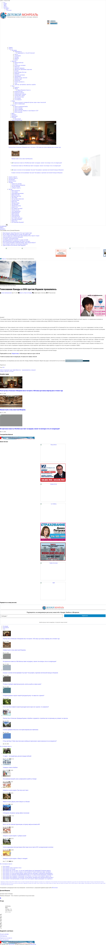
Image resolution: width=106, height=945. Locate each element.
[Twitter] (3, 898)
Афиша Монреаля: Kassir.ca (24, 90)
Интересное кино (18, 91)
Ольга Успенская (11, 883)
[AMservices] (45, 253)
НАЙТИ (1, 227)
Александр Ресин (16, 216)
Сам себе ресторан (19, 97)
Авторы (10, 189)
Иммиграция (15, 116)
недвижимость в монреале (38, 881)
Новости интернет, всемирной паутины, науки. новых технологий (30, 102)
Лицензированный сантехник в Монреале (13, 237)
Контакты (5, 7)
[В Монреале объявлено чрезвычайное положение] (7, 810)
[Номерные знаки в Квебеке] (7, 764)
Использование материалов (18, 185)
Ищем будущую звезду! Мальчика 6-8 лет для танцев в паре (17, 233)
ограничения (11, 884)
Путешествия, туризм (19, 95)
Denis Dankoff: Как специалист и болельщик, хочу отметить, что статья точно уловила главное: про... (27, 876)
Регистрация (8, 10)
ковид (57, 883)
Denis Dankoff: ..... (7, 866)
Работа (16, 54)
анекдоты (35, 883)
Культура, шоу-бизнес (19, 75)
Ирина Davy (14, 201)
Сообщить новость (16, 188)
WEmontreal (55, 887)
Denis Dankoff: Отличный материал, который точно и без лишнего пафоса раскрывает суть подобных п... (28, 878)
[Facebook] (1, 898)
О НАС (4, 2)
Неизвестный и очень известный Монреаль (22, 158)
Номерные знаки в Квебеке (10, 767)
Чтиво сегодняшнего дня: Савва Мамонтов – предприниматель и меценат (18, 370)
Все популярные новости (6, 864)
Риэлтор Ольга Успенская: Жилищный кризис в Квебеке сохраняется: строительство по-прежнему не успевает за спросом (35, 718)
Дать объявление (4, 940)
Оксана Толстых (15, 210)
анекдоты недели (48, 883)
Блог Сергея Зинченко (17, 218)
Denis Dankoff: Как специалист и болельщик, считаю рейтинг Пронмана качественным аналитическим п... (28, 877)
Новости (11, 49)
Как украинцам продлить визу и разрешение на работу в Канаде (19, 779)
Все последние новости (5, 746)
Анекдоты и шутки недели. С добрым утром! (14, 836)
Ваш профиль (6, 8)
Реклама (16, 57)
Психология (17, 80)
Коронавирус (27, 881)
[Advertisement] (53, 35)
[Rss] (0, 898)
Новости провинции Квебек (21, 106)
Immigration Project (42, 883)
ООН (3, 367)
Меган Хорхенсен (16, 190)
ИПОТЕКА (73, 883)
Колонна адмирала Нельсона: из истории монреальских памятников (20, 729)
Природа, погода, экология (20, 77)
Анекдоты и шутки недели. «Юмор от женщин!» (15, 858)
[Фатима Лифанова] (13, 253)
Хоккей (7, 884)
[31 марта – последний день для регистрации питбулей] (7, 753)
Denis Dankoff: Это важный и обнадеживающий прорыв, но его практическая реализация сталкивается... (28, 874)
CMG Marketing (3, 936)
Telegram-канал (15, 353)
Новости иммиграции (19, 103)
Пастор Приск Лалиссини (18, 199)
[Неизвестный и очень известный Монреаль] (15, 156)
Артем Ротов (15, 207)
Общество (14, 61)
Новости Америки (18, 109)
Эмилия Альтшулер (16, 205)
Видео (13, 113)
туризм (79, 883)
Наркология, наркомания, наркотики (23, 69)
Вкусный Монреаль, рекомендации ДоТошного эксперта (16, 241)
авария (101, 883)
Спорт (15, 83)
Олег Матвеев (15, 204)
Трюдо (85, 881)
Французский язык (18, 62)
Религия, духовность (19, 82)
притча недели (61, 883)
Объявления (12, 179)
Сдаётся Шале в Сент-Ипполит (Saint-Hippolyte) (14, 245)
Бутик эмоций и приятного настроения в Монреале (15, 244)
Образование (17, 76)
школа (32, 883)
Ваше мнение (17, 119)
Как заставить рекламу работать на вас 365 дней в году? (17, 234)
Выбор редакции (18, 112)
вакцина (92, 881)
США (59, 881)
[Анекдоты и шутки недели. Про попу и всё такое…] (7, 787)
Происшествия (18, 79)
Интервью (14, 114)
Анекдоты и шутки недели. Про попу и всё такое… (16, 790)
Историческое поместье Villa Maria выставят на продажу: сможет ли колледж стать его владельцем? (36, 165)
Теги (4, 629)
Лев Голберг (14, 197)
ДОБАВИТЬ (2, 229)
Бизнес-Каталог (12, 181)
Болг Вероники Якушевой (18, 222)
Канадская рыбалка (19, 93)
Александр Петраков (17, 219)
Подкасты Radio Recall (17, 120)
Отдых (13, 86)
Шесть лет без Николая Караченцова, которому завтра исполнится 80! (21, 824)
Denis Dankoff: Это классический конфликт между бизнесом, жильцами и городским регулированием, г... (28, 873)
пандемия (82, 883)
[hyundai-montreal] (93, 253)
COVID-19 (13, 881)
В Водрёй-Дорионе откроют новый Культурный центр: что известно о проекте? (23, 695)
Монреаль (7, 881)
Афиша (16, 88)
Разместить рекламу (17, 183)
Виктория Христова (16, 196)
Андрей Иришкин (16, 212)
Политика (14, 117)
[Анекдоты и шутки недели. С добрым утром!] (7, 833)
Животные (16, 66)
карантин (76, 883)
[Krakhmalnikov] (76, 253)
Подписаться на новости (6, 938)
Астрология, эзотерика (19, 65)
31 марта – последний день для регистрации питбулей (17, 756)
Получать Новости (13, 178)
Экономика (14, 50)
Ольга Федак (15, 192)
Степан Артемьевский (6, 293)
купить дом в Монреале (80, 881)
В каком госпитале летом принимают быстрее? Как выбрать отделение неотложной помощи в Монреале (37, 172)
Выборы (54, 883)
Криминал (16, 73)
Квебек (16, 881)
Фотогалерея (17, 98)
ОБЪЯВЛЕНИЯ (3, 226)
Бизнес (16, 60)
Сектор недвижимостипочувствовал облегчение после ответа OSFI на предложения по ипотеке (28, 847)
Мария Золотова (16, 194)
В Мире (13, 101)
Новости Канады (18, 108)
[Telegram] (5, 898)
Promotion (93, 883)
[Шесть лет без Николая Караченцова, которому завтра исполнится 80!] (7, 821)
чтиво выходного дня (88, 883)
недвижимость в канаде (27, 883)
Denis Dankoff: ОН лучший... (9, 869)
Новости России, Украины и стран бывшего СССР (26, 110)
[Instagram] (4, 898)
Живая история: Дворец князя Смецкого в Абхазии (16, 801)
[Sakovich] (29, 253)
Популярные (6, 627)
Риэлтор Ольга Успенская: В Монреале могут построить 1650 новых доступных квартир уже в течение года (35, 147)
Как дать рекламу (16, 186)
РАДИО (5, 4)
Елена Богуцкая (15, 200)
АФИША (5, 5)
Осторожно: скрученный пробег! (10, 238)
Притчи (70, 883)
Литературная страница (20, 94)
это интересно (23, 881)
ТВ (90, 881)
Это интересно (17, 99)
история (75, 881)
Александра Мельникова (18, 193)
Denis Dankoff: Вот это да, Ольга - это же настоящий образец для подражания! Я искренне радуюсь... (27, 870)
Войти (7, 9)
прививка (88, 881)
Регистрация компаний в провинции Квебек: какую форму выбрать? (19, 242)
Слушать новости (13, 177)
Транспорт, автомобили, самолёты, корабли (25, 84)
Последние (5, 626)
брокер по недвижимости (68, 881)
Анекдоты (16, 87)
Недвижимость (18, 51)
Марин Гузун (14, 221)
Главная (10, 47)
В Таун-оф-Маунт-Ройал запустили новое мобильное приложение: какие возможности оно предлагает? (30, 741)
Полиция (18, 881)
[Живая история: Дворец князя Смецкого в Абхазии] (7, 798)
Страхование (17, 55)
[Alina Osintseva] (61, 253)
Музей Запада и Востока (20, 72)
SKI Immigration (66, 883)
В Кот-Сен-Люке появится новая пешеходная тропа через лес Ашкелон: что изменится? (26, 707)
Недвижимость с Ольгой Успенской (26, 53)
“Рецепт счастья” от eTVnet (6, 371)
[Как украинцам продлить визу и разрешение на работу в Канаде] (7, 776)
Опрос (15, 64)
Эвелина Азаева (15, 203)
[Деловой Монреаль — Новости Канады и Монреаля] (19, 15)
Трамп (38, 883)
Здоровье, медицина (19, 68)
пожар (95, 881)
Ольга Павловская (16, 211)
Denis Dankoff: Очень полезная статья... (12, 867)
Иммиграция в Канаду (100, 881)
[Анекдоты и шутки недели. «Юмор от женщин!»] (7, 855)
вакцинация (62, 881)
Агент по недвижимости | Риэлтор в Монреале (50, 881)
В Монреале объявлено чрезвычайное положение (16, 813)
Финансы (16, 58)
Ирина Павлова (15, 214)
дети (52, 883)
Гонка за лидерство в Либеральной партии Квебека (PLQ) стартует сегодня (21, 235)
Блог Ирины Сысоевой (17, 208)
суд (72, 881)
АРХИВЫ (5, 3)
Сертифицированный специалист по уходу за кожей (15, 240)
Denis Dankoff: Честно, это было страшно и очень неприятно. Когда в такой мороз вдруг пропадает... (27, 872)
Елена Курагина (15, 215)
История (16, 71)
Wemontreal (11, 944)
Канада (10, 881)
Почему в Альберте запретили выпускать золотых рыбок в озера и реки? (22, 684)
